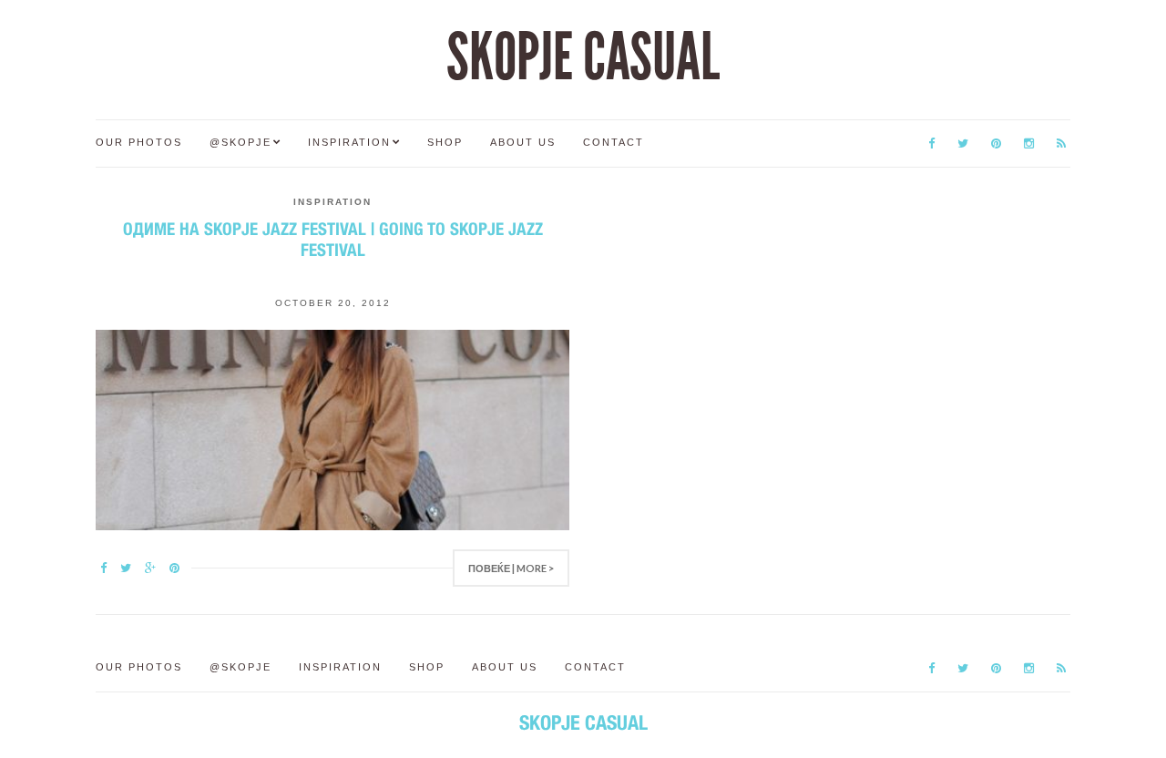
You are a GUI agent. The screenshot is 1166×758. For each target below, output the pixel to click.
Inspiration (349, 142)
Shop (445, 142)
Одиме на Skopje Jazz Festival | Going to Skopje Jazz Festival (333, 239)
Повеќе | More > (511, 568)
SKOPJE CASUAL (583, 57)
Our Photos (139, 142)
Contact (613, 142)
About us (523, 142)
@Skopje (240, 142)
